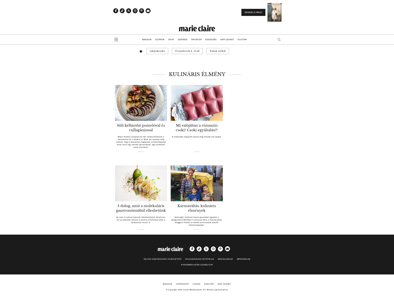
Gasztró (209, 284)
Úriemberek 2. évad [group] (187, 51)
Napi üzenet (227, 39)
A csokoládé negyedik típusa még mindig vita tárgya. (197, 137)
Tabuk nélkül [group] (218, 51)
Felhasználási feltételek (199, 259)
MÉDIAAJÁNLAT (225, 259)
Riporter (196, 39)
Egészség (211, 39)
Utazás (196, 284)
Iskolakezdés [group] (157, 51)
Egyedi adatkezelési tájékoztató (162, 259)
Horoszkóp (182, 284)
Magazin (147, 39)
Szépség (183, 39)
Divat (171, 39)
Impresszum (243, 259)
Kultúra (242, 39)
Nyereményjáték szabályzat (197, 265)
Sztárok (160, 39)
